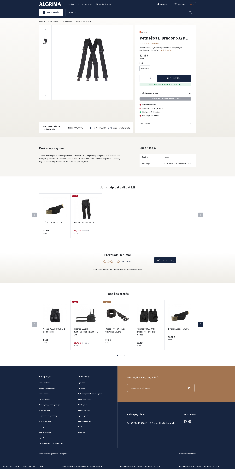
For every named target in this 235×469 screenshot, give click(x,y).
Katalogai (81, 432)
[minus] (143, 78)
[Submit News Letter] (189, 388)
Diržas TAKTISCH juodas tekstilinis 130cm (116, 330)
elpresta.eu (191, 453)
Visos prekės (53, 12)
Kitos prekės (43, 427)
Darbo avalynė (44, 394)
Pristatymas (82, 405)
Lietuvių (193, 7)
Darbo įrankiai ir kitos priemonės (51, 443)
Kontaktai (70, 4)
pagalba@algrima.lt (121, 128)
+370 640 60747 (99, 128)
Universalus (145, 68)
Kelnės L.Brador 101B (84, 222)
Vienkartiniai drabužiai (47, 388)
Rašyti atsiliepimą (165, 260)
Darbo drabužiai (45, 383)
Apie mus (81, 383)
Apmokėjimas (83, 416)
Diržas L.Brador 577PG (53, 222)
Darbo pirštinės (44, 399)
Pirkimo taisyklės (84, 421)
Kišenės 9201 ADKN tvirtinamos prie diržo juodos (147, 331)
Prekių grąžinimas (84, 410)
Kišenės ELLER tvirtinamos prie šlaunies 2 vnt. (86, 331)
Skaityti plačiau (166, 50)
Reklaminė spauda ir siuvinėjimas (90, 394)
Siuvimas (81, 388)
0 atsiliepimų (155, 43)
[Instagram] (190, 421)
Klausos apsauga (45, 410)
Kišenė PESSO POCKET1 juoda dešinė (54, 330)
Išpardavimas (44, 438)
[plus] (150, 78)
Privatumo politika (85, 399)
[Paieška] (190, 12)
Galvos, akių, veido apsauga (49, 405)
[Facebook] (186, 421)
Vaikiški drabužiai (45, 432)
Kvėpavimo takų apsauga (48, 416)
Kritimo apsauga (45, 421)
